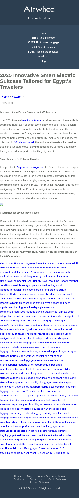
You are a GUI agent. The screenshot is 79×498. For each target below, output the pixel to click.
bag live (18, 439)
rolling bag (25, 421)
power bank (19, 276)
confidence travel (32, 302)
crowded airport (36, 294)
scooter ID (46, 452)
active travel (55, 435)
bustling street (54, 294)
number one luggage (21, 360)
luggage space (38, 395)
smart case (49, 373)
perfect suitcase (31, 426)
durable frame (18, 267)
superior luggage (17, 364)
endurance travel (35, 333)
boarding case (18, 399)
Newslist (16, 96)
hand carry (16, 408)
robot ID (34, 452)
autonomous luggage (22, 377)
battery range (38, 351)
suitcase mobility (54, 444)
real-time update (58, 280)
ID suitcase (44, 448)
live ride (9, 439)
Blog (43, 61)
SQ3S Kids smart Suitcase (43, 51)
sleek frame (19, 338)
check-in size (43, 391)
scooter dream (48, 430)
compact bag (62, 386)
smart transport (31, 386)
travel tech (55, 342)
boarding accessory (40, 404)
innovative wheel (17, 369)
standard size (18, 391)
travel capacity (21, 395)
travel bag (54, 395)
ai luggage (36, 373)
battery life (40, 298)
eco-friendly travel (37, 280)
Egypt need (30, 324)
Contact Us (36, 479)
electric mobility (9, 263)
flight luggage (43, 382)
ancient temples (51, 276)
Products (18, 479)
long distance (45, 324)
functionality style (33, 307)
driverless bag (44, 377)
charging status (56, 298)
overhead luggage (32, 413)
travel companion (17, 280)
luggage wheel (40, 421)
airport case (31, 417)
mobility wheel (57, 421)
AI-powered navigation (30, 167)
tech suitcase (16, 329)
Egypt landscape (52, 302)
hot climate (60, 311)
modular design (20, 272)
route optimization (23, 298)
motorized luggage (24, 311)
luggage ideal (13, 435)
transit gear (16, 417)
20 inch (30, 391)
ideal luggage (49, 426)
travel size (57, 382)
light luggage (35, 369)
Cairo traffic (15, 302)
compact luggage (53, 369)
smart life (41, 435)
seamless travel (22, 316)
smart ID (56, 448)
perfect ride (32, 430)
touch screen (34, 267)
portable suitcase (33, 408)
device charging (13, 307)
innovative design (61, 316)
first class (62, 417)
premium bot (47, 364)
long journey (34, 276)
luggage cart (22, 320)
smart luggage (27, 263)
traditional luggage (41, 320)
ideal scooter (17, 430)
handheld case (52, 408)
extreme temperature (45, 289)
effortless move (18, 294)
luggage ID (13, 452)
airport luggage (36, 399)
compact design (55, 333)
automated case (19, 373)
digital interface (34, 329)
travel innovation (45, 263)
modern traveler (41, 316)
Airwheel (43, 56)
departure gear (19, 404)
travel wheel (14, 426)
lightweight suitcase (21, 289)
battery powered (65, 263)
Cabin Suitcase (57, 479)
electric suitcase (31, 120)
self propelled (41, 342)
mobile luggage (35, 444)
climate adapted (36, 338)
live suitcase (28, 435)
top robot (50, 355)
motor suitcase (61, 404)
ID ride (56, 452)
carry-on (30, 382)
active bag (30, 439)
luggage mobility (15, 444)
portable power (19, 355)
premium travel (47, 417)
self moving (62, 373)
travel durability (45, 311)
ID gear (25, 452)
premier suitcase (44, 360)
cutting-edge (61, 324)
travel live (56, 439)
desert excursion (55, 272)
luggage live (44, 439)
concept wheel (61, 377)
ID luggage (30, 448)
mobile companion (54, 329)
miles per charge (56, 351)
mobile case (48, 386)
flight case (52, 399)
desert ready (53, 338)
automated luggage (21, 342)
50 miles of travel (24, 142)
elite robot (34, 364)
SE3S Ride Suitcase (43, 37)
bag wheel (12, 421)
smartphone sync (21, 285)
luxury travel (42, 346)
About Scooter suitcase (51, 476)
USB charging (37, 272)
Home (43, 32)
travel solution (36, 355)
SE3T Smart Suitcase (43, 47)
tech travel (15, 386)
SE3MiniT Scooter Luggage (43, 42)
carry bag (65, 395)
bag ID (65, 452)
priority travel (51, 413)
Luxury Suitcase (39, 482)
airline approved (14, 382)
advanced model (19, 351)
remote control (51, 267)
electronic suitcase (23, 346)
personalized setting (43, 285)
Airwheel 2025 (14, 324)
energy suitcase (15, 333)
